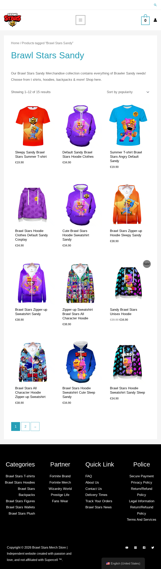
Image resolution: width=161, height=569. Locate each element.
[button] (155, 5)
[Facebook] (144, 547)
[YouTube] (126, 547)
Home (15, 43)
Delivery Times (96, 495)
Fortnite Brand (60, 476)
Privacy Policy (141, 482)
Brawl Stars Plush (22, 513)
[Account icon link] (155, 20)
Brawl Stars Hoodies (20, 482)
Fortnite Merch (60, 482)
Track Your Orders (98, 501)
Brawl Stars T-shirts (20, 476)
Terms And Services (141, 519)
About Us (92, 482)
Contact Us (93, 489)
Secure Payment (141, 476)
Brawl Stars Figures (20, 501)
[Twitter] (152, 547)
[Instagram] (135, 547)
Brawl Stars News (98, 507)
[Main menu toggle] (80, 20)
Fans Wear (60, 501)
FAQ (88, 476)
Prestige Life (60, 495)
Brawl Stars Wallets (20, 507)
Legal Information (141, 501)
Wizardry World (60, 489)
